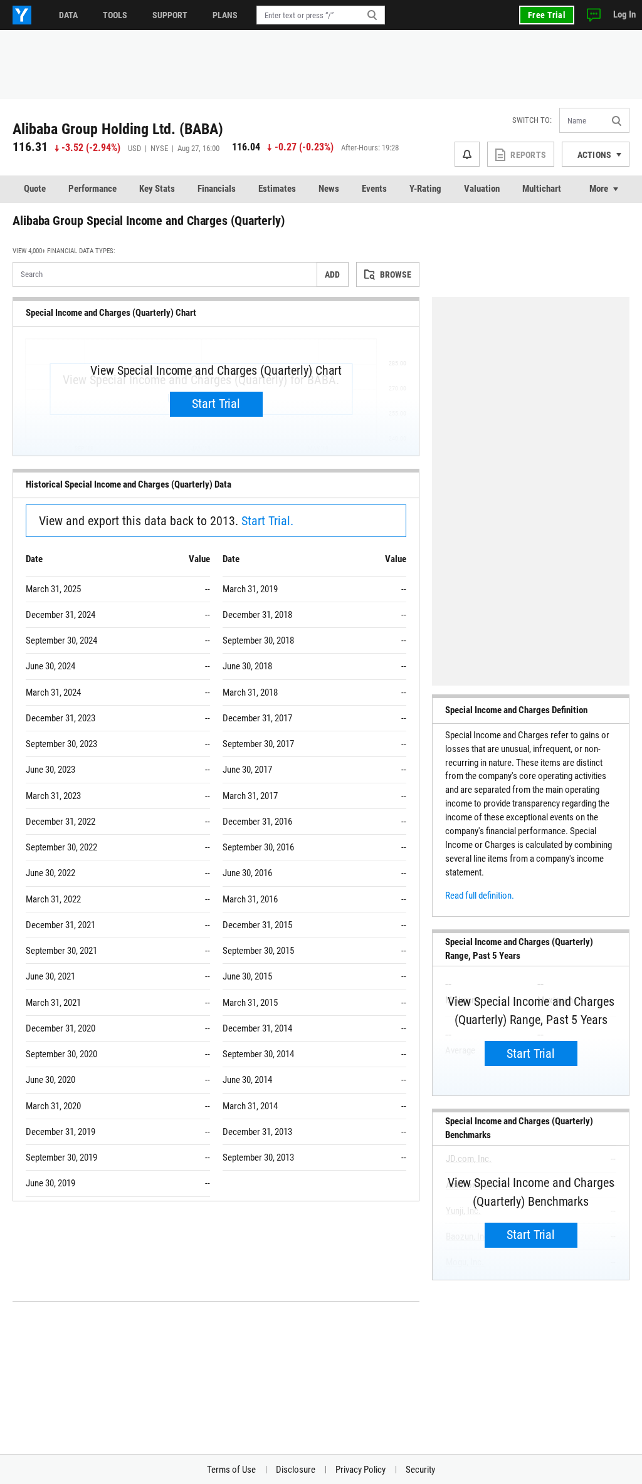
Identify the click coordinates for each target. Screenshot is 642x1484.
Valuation (482, 188)
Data (68, 15)
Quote (35, 188)
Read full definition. (479, 895)
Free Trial (547, 15)
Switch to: (532, 120)
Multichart (541, 188)
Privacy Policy (360, 1469)
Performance (92, 188)
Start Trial (216, 403)
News (328, 188)
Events (374, 188)
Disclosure (295, 1469)
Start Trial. (267, 520)
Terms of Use (231, 1469)
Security (420, 1469)
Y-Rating (425, 188)
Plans (225, 15)
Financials (216, 188)
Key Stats (157, 188)
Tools (115, 15)
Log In (624, 14)
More (598, 188)
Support (169, 15)
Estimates (277, 188)
